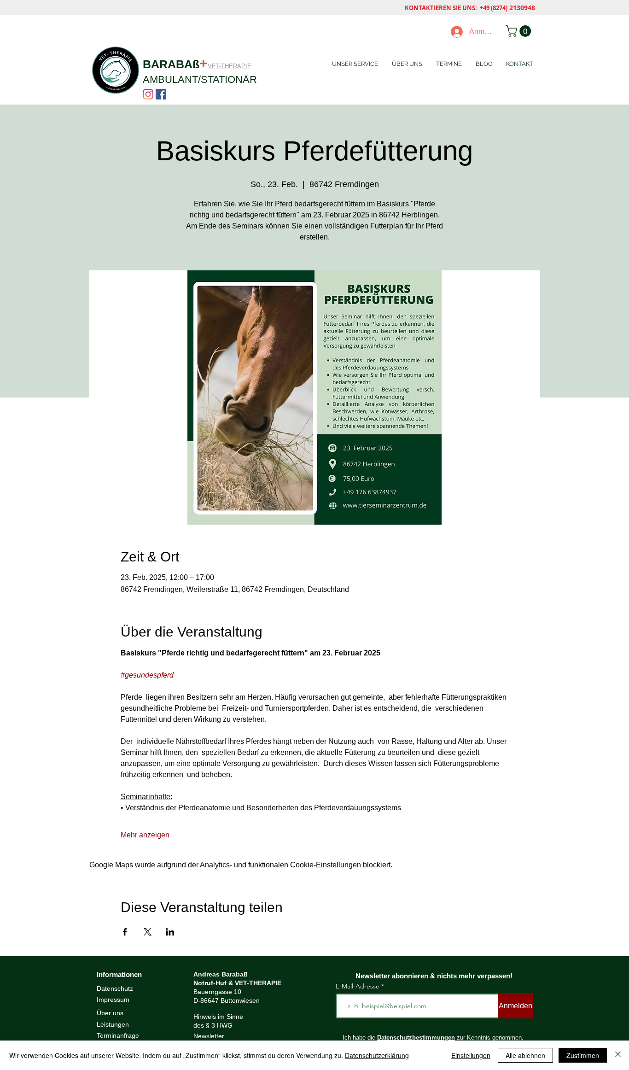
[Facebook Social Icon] (161, 94)
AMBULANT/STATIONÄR (200, 79)
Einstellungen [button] (470, 1055)
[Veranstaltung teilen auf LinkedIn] (170, 932)
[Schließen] (617, 1055)
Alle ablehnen (525, 1055)
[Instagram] (148, 94)
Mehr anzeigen (145, 835)
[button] (520, 31)
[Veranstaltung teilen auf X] (147, 932)
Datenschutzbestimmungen (416, 1037)
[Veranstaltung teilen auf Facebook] (125, 932)
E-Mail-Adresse (358, 986)
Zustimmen (582, 1055)
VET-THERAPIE (229, 66)
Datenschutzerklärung (377, 1055)
